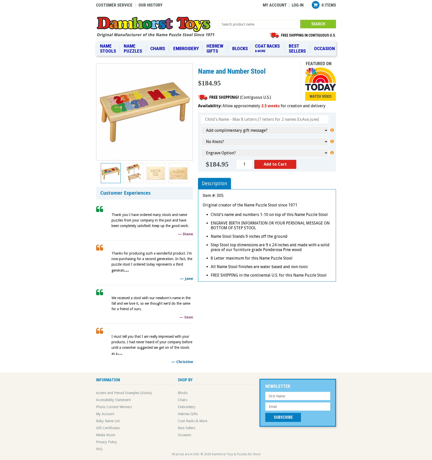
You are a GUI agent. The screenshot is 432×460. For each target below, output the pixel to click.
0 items (329, 5)
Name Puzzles (133, 48)
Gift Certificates (108, 428)
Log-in (298, 5)
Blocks (240, 48)
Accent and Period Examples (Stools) (124, 393)
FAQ (99, 449)
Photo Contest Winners (114, 407)
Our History (150, 5)
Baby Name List (108, 421)
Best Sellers (297, 48)
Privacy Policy (106, 442)
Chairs (157, 48)
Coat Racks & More (192, 421)
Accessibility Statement (113, 400)
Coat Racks (267, 48)
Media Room (105, 435)
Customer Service (114, 5)
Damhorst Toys (157, 26)
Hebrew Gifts (214, 48)
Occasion (324, 48)
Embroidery (186, 48)
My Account (275, 5)
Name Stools (108, 48)
